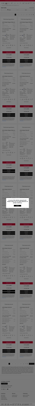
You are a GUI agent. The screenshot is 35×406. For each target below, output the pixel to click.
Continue (17, 205)
